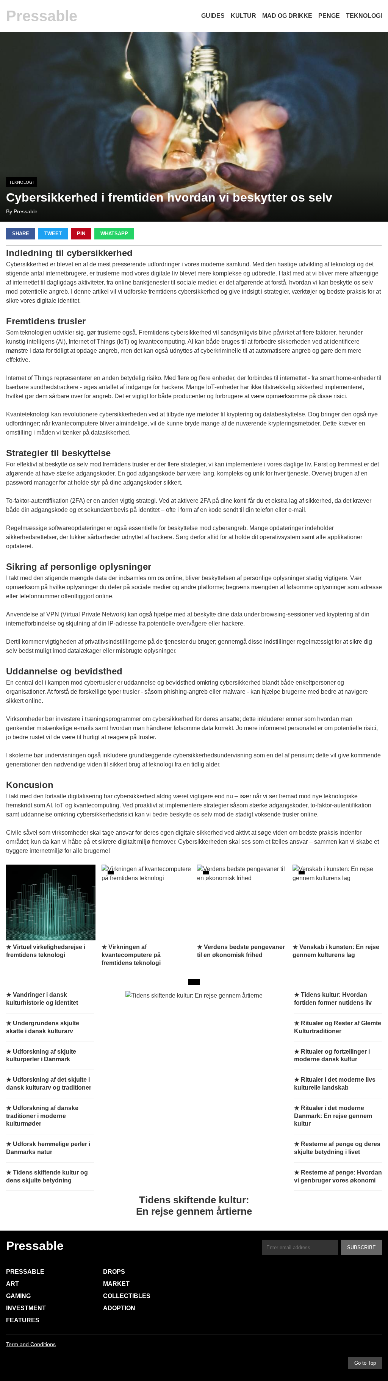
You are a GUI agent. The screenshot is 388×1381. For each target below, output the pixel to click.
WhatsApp (114, 233)
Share (20, 233)
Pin (81, 233)
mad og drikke (287, 16)
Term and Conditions (31, 1344)
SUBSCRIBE (361, 1247)
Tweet (53, 233)
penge (329, 16)
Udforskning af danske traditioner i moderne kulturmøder (42, 1116)
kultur (243, 16)
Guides (213, 16)
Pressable (41, 16)
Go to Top (365, 1363)
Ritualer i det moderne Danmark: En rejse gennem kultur (333, 1116)
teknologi (364, 16)
